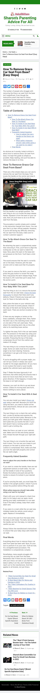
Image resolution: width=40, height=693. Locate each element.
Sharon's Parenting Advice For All (20, 20)
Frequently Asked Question (22, 132)
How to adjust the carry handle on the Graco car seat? (25, 136)
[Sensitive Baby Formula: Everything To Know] (20, 43)
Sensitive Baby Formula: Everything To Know (30, 43)
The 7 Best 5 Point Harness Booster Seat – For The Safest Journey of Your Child (24, 642)
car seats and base (16, 605)
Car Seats (7, 65)
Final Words (16, 147)
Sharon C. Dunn (9, 79)
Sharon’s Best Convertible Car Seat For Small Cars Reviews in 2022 (24, 657)
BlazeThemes (21, 687)
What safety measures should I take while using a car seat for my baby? (26, 143)
